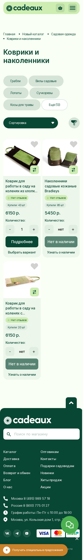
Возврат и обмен (16, 473)
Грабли (15, 81)
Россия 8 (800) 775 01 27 (30, 505)
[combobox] (30, 122)
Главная (9, 34)
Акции (46, 487)
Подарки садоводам (57, 466)
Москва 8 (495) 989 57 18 (30, 498)
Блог (7, 480)
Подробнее (22, 241)
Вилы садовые (46, 81)
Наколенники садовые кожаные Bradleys (61, 186)
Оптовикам (50, 452)
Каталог (10, 452)
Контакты (48, 459)
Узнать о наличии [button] (61, 252)
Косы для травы (21, 105)
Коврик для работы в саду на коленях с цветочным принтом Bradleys (21, 308)
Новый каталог (33, 34)
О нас (7, 487)
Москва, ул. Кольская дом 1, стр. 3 (37, 519)
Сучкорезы (45, 93)
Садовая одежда (63, 34)
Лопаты (15, 93)
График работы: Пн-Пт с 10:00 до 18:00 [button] (41, 512)
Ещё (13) (54, 105)
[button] (72, 8)
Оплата (9, 466)
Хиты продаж (51, 480)
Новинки (47, 473)
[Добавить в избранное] (34, 144)
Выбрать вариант (22, 252)
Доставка (11, 459)
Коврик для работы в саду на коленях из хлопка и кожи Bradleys (21, 186)
